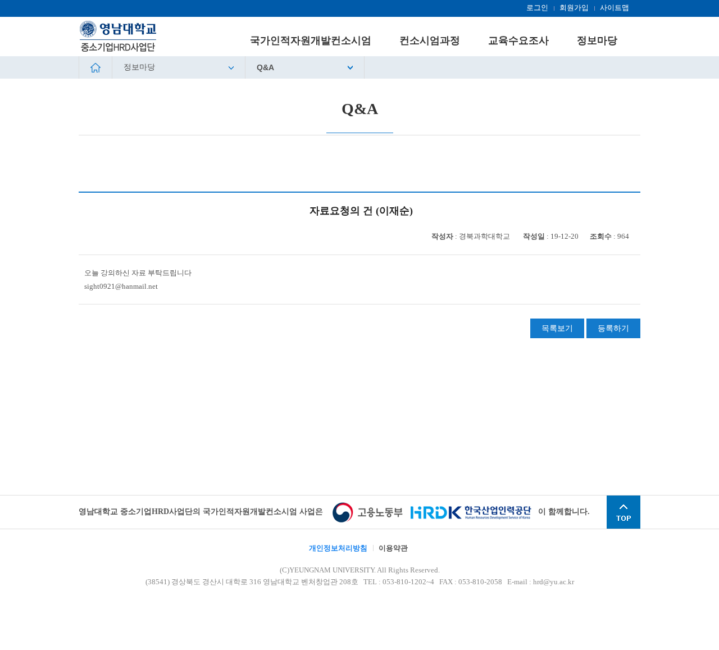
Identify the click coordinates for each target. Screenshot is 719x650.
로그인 (537, 7)
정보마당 (139, 66)
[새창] (370, 511)
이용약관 (393, 548)
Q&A (265, 67)
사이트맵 (614, 7)
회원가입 (574, 7)
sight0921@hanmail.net (121, 286)
